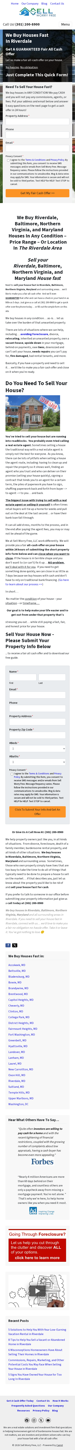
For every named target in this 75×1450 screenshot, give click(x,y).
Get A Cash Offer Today (20, 1401)
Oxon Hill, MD (16, 1075)
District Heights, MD (21, 1023)
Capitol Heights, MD (20, 1000)
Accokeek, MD (16, 965)
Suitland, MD (16, 1087)
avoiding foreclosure (34, 334)
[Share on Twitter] (14, 945)
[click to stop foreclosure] (37, 1246)
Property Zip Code (21, 730)
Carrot (59, 1445)
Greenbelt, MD (17, 1040)
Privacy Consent (14, 156)
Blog (44, 4)
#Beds (14, 743)
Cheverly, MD (16, 1006)
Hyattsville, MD (17, 1046)
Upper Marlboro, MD (20, 1098)
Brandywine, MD (18, 988)
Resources (23, 1410)
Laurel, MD (14, 1064)
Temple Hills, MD (19, 1093)
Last (41, 683)
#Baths (14, 756)
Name (13, 672)
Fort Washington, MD (21, 1035)
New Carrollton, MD (20, 1069)
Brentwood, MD (18, 994)
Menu (65, 24)
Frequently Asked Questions (28, 1405)
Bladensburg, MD (18, 977)
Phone (10, 129)
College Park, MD (18, 1017)
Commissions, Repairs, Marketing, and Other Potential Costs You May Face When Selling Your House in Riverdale (36, 1364)
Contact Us (57, 4)
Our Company (29, 4)
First (11, 683)
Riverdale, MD (16, 1081)
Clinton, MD (15, 1011)
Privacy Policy (57, 160)
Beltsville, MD (17, 971)
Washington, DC (18, 1104)
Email (10, 143)
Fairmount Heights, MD (22, 1029)
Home (15, 4)
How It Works (60, 1401)
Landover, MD (16, 1052)
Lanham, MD (16, 1058)
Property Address (17, 116)
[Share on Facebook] (8, 945)
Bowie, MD (14, 982)
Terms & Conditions (35, 160)
